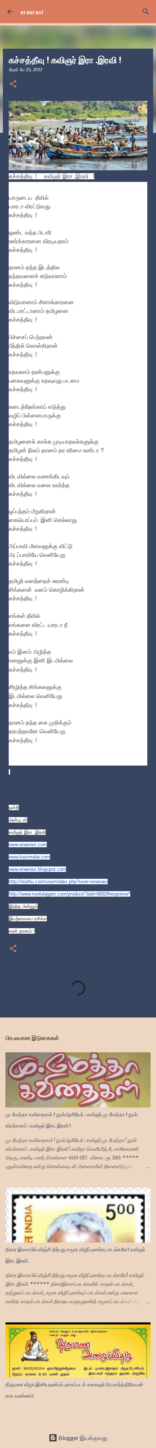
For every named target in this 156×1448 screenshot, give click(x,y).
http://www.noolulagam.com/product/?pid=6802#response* (69, 894)
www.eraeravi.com (28, 844)
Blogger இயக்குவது (82, 1437)
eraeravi (31, 11)
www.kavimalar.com (29, 857)
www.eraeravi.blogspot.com (37, 869)
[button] (13, 84)
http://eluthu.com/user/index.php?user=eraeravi (58, 881)
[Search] (145, 11)
